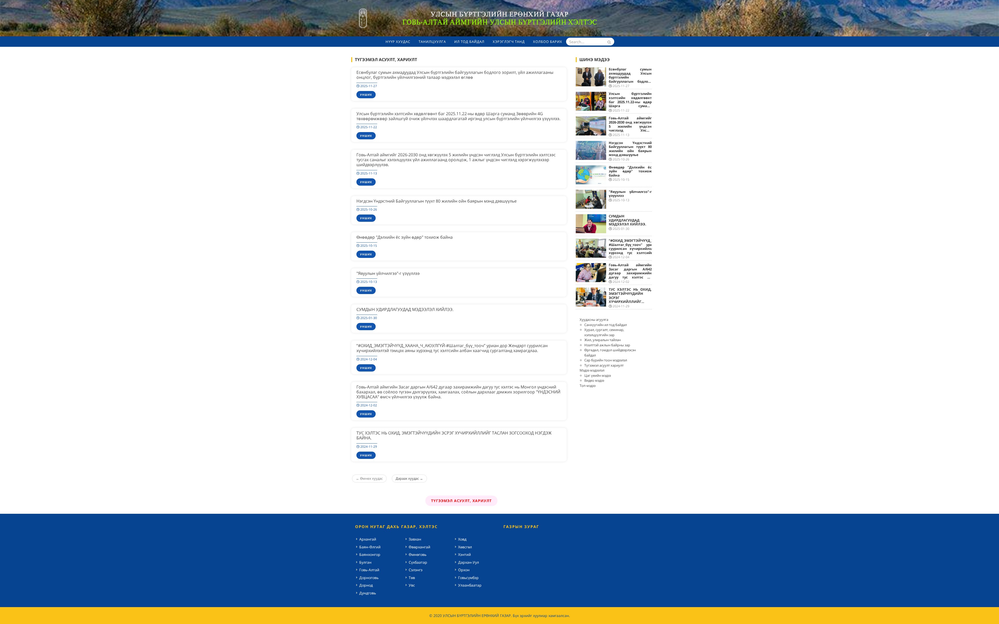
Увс (412, 585)
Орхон (464, 569)
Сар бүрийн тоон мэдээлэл (605, 360)
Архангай (367, 539)
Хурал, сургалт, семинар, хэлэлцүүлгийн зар (604, 332)
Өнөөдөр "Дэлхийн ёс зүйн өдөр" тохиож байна (404, 237)
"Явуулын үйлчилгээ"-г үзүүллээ (388, 273)
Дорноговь (369, 577)
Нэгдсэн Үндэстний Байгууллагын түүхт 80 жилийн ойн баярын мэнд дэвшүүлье (436, 201)
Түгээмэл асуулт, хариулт (461, 500)
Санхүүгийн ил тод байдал (605, 324)
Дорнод (366, 585)
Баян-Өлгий (370, 546)
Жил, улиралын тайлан (602, 339)
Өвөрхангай (419, 546)
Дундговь (367, 592)
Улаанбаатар (470, 585)
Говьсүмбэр (468, 577)
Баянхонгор (369, 554)
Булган (365, 562)
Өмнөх (369, 478)
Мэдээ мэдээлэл (592, 370)
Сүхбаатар (418, 562)
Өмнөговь (417, 554)
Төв (412, 577)
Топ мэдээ (587, 385)
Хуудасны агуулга (594, 319)
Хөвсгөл (465, 546)
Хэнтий (464, 554)
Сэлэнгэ (415, 569)
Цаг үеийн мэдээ (597, 375)
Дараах (409, 478)
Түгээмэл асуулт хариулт (604, 365)
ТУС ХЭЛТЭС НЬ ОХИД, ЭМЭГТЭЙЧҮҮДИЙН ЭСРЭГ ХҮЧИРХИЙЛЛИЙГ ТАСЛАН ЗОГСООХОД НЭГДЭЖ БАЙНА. (454, 435)
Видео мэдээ (594, 380)
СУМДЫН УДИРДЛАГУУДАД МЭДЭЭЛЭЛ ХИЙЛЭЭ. (404, 309)
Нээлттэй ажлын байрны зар (607, 345)
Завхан (415, 539)
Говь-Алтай (369, 569)
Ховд (462, 539)
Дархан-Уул (468, 562)
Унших (366, 94)
